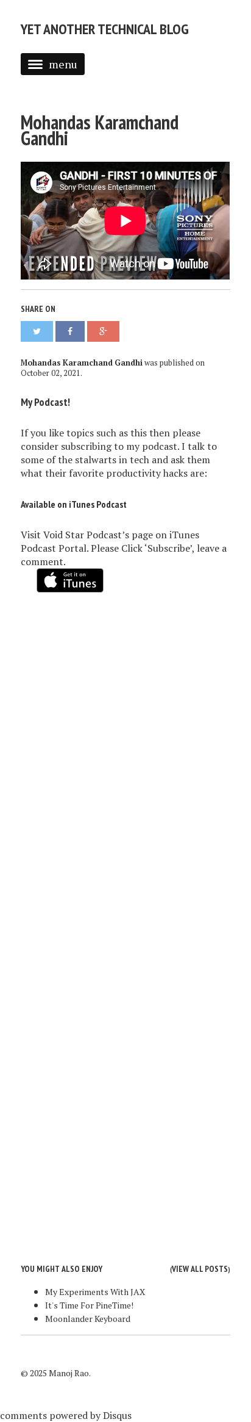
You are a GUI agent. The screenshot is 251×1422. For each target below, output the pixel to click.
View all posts (200, 1268)
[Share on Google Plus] (103, 331)
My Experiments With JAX (95, 1291)
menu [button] (63, 64)
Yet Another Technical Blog (105, 29)
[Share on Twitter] (37, 331)
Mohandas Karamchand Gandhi (100, 130)
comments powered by (66, 1415)
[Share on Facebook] (70, 331)
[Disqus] (125, 761)
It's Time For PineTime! (89, 1305)
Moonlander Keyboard (87, 1318)
